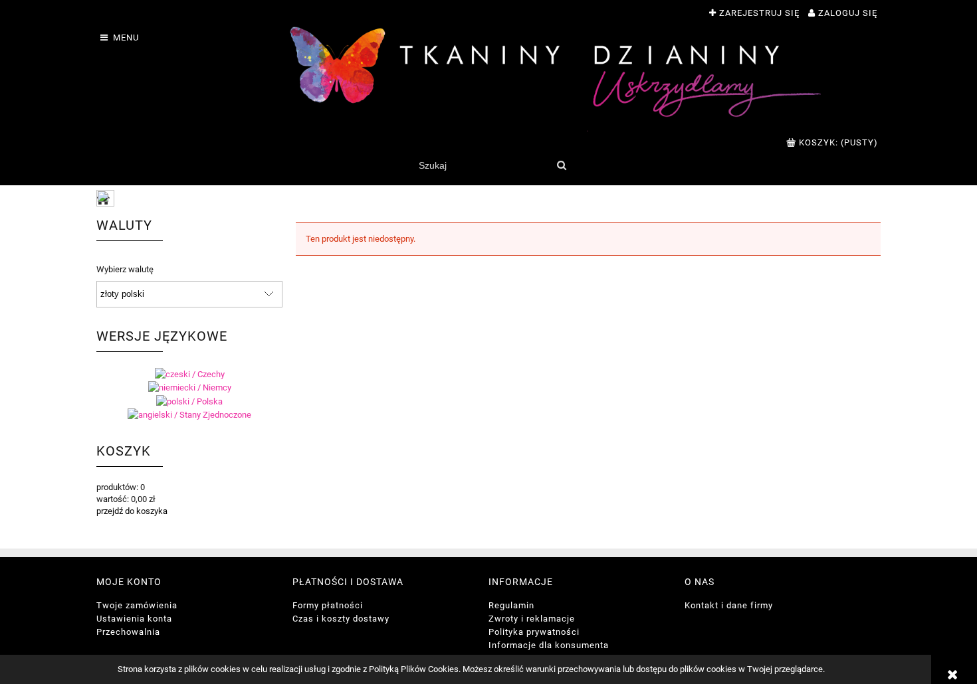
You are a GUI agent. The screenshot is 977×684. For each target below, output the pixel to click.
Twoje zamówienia (136, 605)
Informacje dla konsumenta (549, 645)
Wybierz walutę (125, 269)
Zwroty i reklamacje (532, 619)
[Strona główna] (555, 79)
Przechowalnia (128, 632)
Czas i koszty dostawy (340, 619)
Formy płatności (327, 605)
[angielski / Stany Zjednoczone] (189, 415)
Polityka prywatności (534, 632)
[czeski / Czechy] (190, 374)
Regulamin (511, 605)
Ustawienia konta (134, 619)
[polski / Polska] (189, 401)
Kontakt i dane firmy (729, 605)
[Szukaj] (561, 165)
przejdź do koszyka (131, 511)
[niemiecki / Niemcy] (189, 387)
